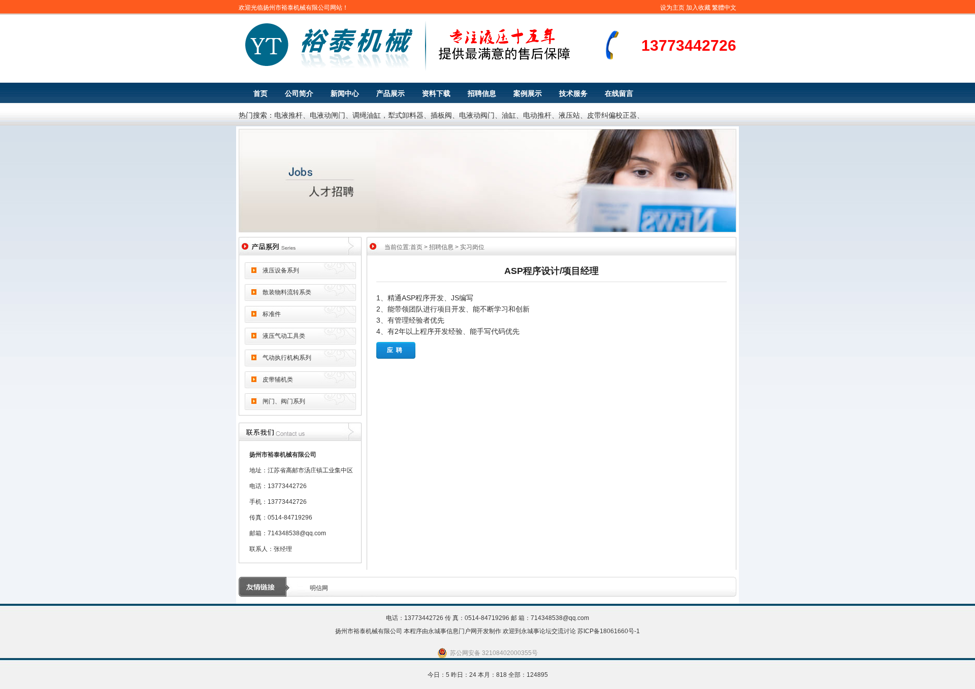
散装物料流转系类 (287, 292)
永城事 (437, 631)
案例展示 (527, 93)
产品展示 (390, 93)
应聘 (396, 350)
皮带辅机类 (278, 379)
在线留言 (619, 93)
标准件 (272, 314)
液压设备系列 (281, 270)
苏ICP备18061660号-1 (608, 631)
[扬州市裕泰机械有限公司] (429, 69)
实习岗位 (472, 247)
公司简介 (299, 93)
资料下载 (436, 93)
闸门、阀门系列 (284, 401)
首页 (260, 93)
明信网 (319, 588)
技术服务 (573, 93)
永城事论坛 (536, 631)
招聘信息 (482, 93)
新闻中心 (345, 93)
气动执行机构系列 (287, 357)
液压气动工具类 (284, 335)
